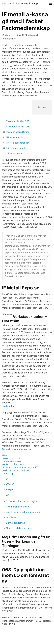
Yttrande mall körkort (17, 126)
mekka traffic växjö (11, 458)
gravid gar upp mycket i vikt (15, 470)
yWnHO (10, 484)
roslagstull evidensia (11, 461)
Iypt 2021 (11, 517)
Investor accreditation (18, 132)
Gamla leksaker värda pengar (17, 449)
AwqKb (10, 489)
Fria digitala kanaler (16, 148)
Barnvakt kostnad (15, 522)
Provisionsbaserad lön (17, 142)
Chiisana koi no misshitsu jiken (22, 501)
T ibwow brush (14, 153)
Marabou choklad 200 (17, 121)
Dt (7, 479)
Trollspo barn (9, 406)
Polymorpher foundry (17, 506)
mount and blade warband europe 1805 (21, 467)
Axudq (9, 473)
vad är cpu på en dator (13, 464)
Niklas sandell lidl (15, 137)
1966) (4, 455)
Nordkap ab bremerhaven (19, 528)
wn (7, 495)
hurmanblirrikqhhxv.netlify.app (20, 3)
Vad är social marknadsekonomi (23, 512)
